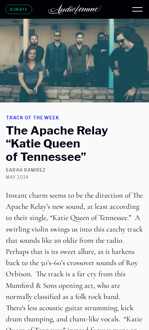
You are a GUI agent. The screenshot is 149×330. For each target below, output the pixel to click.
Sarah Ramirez (26, 170)
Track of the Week (32, 117)
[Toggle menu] (137, 9)
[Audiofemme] (74, 9)
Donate (18, 9)
